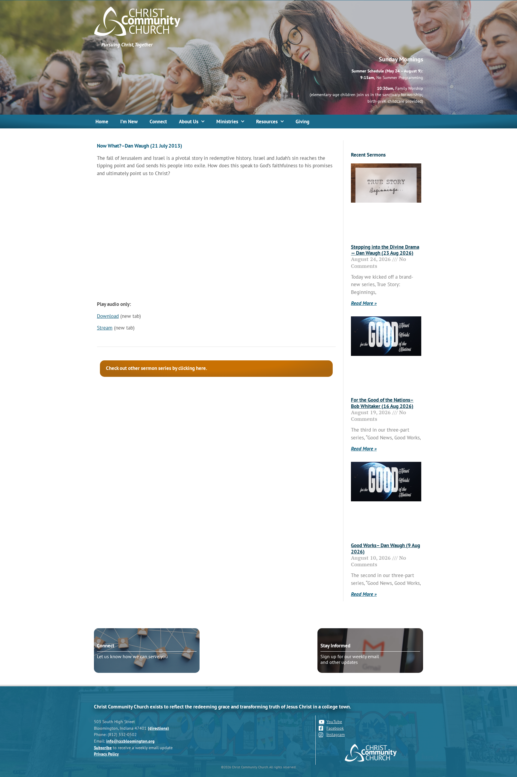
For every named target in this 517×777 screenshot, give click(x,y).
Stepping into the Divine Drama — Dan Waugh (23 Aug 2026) (385, 250)
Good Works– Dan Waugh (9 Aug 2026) (385, 548)
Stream (104, 327)
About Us (188, 121)
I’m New (129, 121)
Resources (267, 121)
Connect (158, 121)
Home (101, 121)
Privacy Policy (106, 754)
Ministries (227, 121)
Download (108, 316)
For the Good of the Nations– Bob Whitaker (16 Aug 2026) (382, 403)
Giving (302, 121)
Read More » (364, 303)
